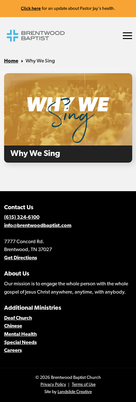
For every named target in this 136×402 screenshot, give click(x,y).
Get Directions (20, 258)
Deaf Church (18, 318)
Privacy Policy (53, 384)
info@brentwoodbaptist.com (37, 225)
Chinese (13, 326)
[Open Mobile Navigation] (127, 35)
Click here (31, 8)
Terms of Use (84, 384)
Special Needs (20, 342)
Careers (13, 350)
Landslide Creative (75, 392)
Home (11, 61)
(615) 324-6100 (22, 217)
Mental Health (20, 334)
